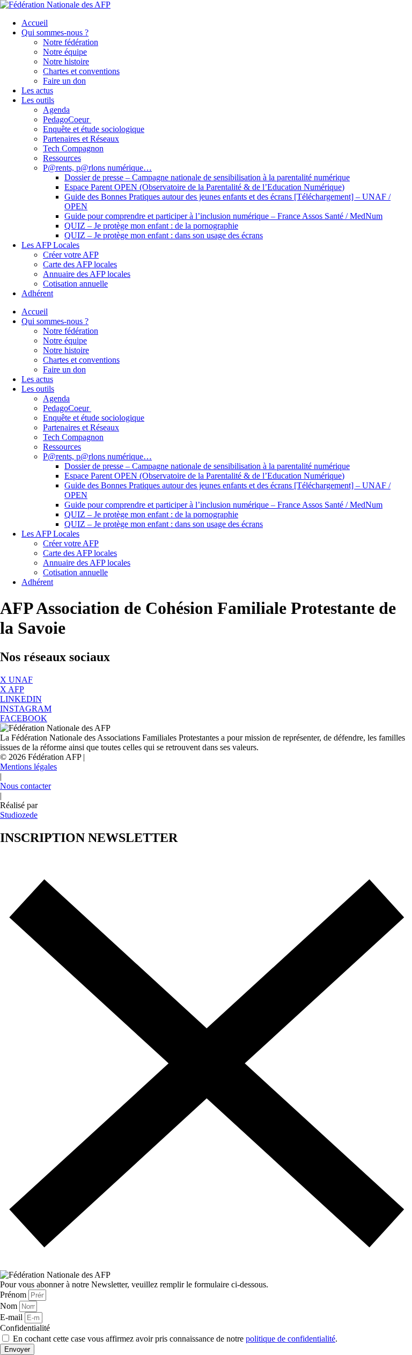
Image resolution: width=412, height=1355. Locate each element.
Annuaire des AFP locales (86, 274)
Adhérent (37, 293)
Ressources (62, 158)
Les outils (37, 100)
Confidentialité (25, 1327)
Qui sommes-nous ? (55, 32)
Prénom (14, 1294)
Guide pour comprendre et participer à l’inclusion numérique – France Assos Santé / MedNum (223, 216)
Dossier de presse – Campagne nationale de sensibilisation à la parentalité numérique (207, 177)
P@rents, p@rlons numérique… (97, 167)
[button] (42, 756)
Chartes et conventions (81, 71)
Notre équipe (65, 51)
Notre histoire (66, 61)
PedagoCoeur (67, 119)
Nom (9, 1305)
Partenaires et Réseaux (81, 138)
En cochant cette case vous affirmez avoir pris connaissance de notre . (175, 1338)
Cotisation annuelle (75, 283)
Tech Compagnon (73, 148)
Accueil (34, 22)
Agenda (56, 109)
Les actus (37, 90)
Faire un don (64, 80)
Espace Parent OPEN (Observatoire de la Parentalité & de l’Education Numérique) (204, 187)
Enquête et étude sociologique (93, 129)
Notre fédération (70, 42)
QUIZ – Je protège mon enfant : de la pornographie (151, 225)
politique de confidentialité (290, 1338)
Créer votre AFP (71, 254)
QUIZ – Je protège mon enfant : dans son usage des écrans (163, 235)
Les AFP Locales (50, 245)
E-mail (12, 1317)
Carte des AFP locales (80, 264)
